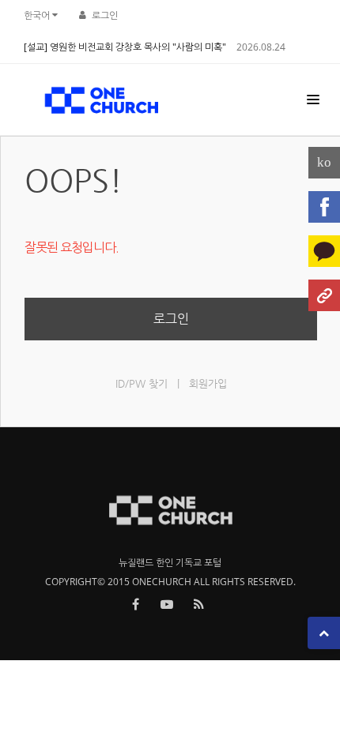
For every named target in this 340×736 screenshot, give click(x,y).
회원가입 (208, 383)
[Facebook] (324, 207)
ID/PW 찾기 (141, 383)
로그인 (105, 15)
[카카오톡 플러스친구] (324, 251)
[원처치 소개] (324, 295)
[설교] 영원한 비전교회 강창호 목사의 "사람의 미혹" (125, 47)
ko (324, 162)
